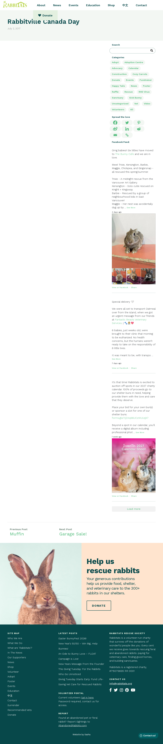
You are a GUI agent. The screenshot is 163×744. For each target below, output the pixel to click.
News (57, 5)
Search (116, 45)
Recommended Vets (19, 709)
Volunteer (13, 671)
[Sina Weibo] (115, 129)
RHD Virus (144, 92)
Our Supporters (16, 657)
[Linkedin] (127, 129)
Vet (136, 103)
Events (73, 5)
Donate (116, 80)
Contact (141, 5)
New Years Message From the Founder (81, 663)
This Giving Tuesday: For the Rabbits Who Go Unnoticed (79, 672)
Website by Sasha (81, 734)
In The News (14, 652)
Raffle (115, 92)
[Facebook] (115, 122)
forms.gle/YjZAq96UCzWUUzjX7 (130, 417)
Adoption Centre (133, 62)
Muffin (17, 534)
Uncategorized (120, 103)
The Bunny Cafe (124, 154)
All (131, 109)
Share (134, 288)
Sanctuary (117, 97)
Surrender (13, 705)
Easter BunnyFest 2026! (72, 638)
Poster (146, 86)
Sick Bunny (135, 97)
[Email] (115, 135)
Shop (111, 5)
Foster (11, 681)
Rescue (128, 92)
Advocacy (117, 68)
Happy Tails (118, 86)
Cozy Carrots (140, 74)
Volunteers (118, 109)
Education (93, 5)
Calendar (133, 68)
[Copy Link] (127, 135)
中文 (125, 5)
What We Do (14, 643)
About (41, 5)
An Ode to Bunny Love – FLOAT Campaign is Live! (77, 656)
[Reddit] (138, 129)
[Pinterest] (138, 122)
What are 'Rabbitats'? (19, 647)
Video (147, 103)
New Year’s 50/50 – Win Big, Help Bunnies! (78, 646)
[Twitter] (127, 122)
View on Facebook (120, 288)
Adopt (115, 62)
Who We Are (14, 638)
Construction (119, 74)
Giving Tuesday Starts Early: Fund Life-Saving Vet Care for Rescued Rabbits (80, 682)
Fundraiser (146, 80)
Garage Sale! (73, 534)
